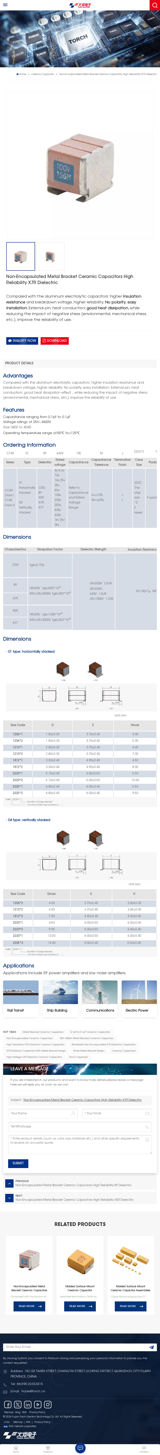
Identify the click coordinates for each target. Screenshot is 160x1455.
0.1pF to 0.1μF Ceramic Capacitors (90, 1032)
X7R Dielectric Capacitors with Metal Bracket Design (36, 1051)
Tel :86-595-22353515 (27, 1384)
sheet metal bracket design (89, 1051)
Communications (99, 1010)
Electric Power (137, 1010)
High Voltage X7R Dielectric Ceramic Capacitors (34, 1057)
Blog (17, 1412)
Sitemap (9, 1412)
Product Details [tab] (19, 363)
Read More (27, 1306)
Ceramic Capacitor (42, 74)
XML (24, 1412)
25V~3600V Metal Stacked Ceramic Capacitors (86, 1038)
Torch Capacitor (78, 1057)
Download (57, 341)
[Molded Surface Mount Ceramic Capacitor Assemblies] (130, 1259)
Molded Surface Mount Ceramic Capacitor (80, 1288)
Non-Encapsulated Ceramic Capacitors (29, 1038)
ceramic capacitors (124, 1051)
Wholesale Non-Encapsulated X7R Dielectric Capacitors (104, 1045)
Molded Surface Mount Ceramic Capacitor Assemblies (130, 1288)
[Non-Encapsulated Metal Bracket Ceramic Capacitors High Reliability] (29, 1259)
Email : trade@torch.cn (28, 1391)
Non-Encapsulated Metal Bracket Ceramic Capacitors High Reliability (29, 1289)
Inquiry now (24, 341)
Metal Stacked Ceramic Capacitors (43, 1032)
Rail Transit (15, 1010)
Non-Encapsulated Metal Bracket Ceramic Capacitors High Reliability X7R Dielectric (83, 1100)
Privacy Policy (37, 1412)
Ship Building (57, 1010)
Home (22, 74)
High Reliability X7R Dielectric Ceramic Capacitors (35, 1045)
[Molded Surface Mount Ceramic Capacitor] (80, 1259)
